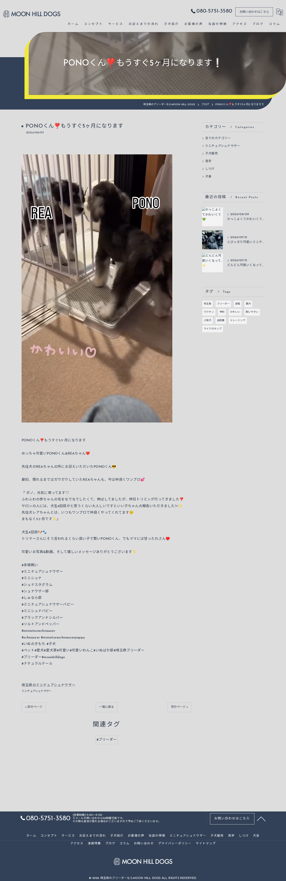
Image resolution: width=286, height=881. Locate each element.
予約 (221, 312)
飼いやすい (252, 312)
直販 (237, 304)
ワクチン (209, 312)
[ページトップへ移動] (261, 818)
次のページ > (179, 707)
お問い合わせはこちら (254, 12)
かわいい (235, 312)
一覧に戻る (106, 707)
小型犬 (207, 320)
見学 (208, 161)
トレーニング (237, 320)
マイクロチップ (213, 329)
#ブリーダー (107, 739)
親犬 (248, 304)
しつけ (210, 169)
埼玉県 (207, 304)
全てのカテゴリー (218, 138)
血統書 (221, 320)
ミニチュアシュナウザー (37, 691)
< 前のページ (33, 707)
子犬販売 (211, 153)
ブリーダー (223, 304)
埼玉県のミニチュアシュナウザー (48, 685)
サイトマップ (206, 843)
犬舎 (208, 176)
